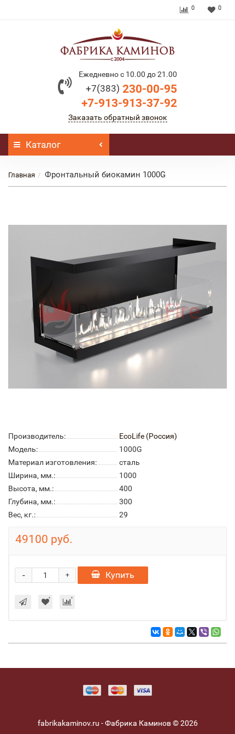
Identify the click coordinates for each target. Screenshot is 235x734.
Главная (21, 175)
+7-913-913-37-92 (129, 103)
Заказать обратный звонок (117, 117)
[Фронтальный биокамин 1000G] (117, 307)
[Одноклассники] (168, 632)
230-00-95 (131, 89)
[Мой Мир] (180, 632)
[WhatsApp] (216, 632)
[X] (192, 632)
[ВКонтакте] (156, 632)
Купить (119, 575)
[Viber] (204, 632)
